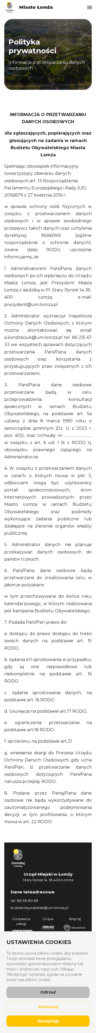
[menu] (89, 7)
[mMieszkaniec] (75, 928)
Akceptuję (48, 1020)
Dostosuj (48, 1006)
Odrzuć (48, 992)
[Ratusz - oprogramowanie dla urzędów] (47, 928)
